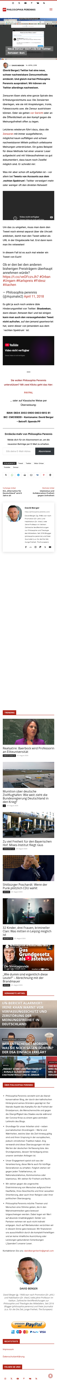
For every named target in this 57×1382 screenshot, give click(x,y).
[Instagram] (13, 3)
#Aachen (9, 285)
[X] (5, 475)
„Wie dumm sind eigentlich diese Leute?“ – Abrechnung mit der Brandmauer (25, 977)
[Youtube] (25, 3)
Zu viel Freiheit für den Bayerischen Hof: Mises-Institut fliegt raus (27, 843)
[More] (50, 475)
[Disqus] (28, 595)
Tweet (20, 463)
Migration (8, 938)
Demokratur (9, 849)
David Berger (18, 65)
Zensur (16, 467)
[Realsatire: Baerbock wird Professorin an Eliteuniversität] (28, 732)
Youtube (7, 467)
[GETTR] (31, 546)
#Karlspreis (24, 281)
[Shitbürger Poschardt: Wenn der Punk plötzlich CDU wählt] (28, 868)
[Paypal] (40, 546)
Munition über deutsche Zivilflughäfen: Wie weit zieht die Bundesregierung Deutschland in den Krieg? (25, 796)
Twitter (28, 463)
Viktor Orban (39, 463)
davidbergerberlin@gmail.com (39, 1250)
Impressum (8, 1349)
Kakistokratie (9, 756)
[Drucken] (24, 475)
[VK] (37, 475)
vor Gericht (36, 113)
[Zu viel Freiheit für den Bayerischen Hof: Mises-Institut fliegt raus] (28, 825)
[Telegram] (18, 475)
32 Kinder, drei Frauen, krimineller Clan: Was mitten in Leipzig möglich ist (27, 931)
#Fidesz (40, 281)
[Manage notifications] (50, 1376)
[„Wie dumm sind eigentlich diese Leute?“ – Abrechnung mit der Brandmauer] (28, 958)
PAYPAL (28, 392)
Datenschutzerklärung (13, 1356)
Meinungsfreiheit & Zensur (14, 1039)
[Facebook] (26, 546)
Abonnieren (45, 451)
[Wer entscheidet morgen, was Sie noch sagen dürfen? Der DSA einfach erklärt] (28, 1046)
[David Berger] (6, 65)
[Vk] (37, 3)
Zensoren (8, 133)
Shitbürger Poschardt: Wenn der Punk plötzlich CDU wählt (25, 886)
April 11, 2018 (34, 296)
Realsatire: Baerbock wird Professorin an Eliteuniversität (28, 750)
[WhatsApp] (12, 475)
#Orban (44, 277)
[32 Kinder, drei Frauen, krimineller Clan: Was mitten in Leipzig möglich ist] (28, 911)
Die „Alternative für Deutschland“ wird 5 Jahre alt (12, 493)
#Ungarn (9, 281)
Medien (6, 892)
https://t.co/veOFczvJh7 (21, 277)
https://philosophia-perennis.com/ (37, 512)
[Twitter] (19, 3)
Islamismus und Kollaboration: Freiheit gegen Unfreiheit (43, 493)
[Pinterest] (31, 3)
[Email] (31, 475)
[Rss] (44, 3)
